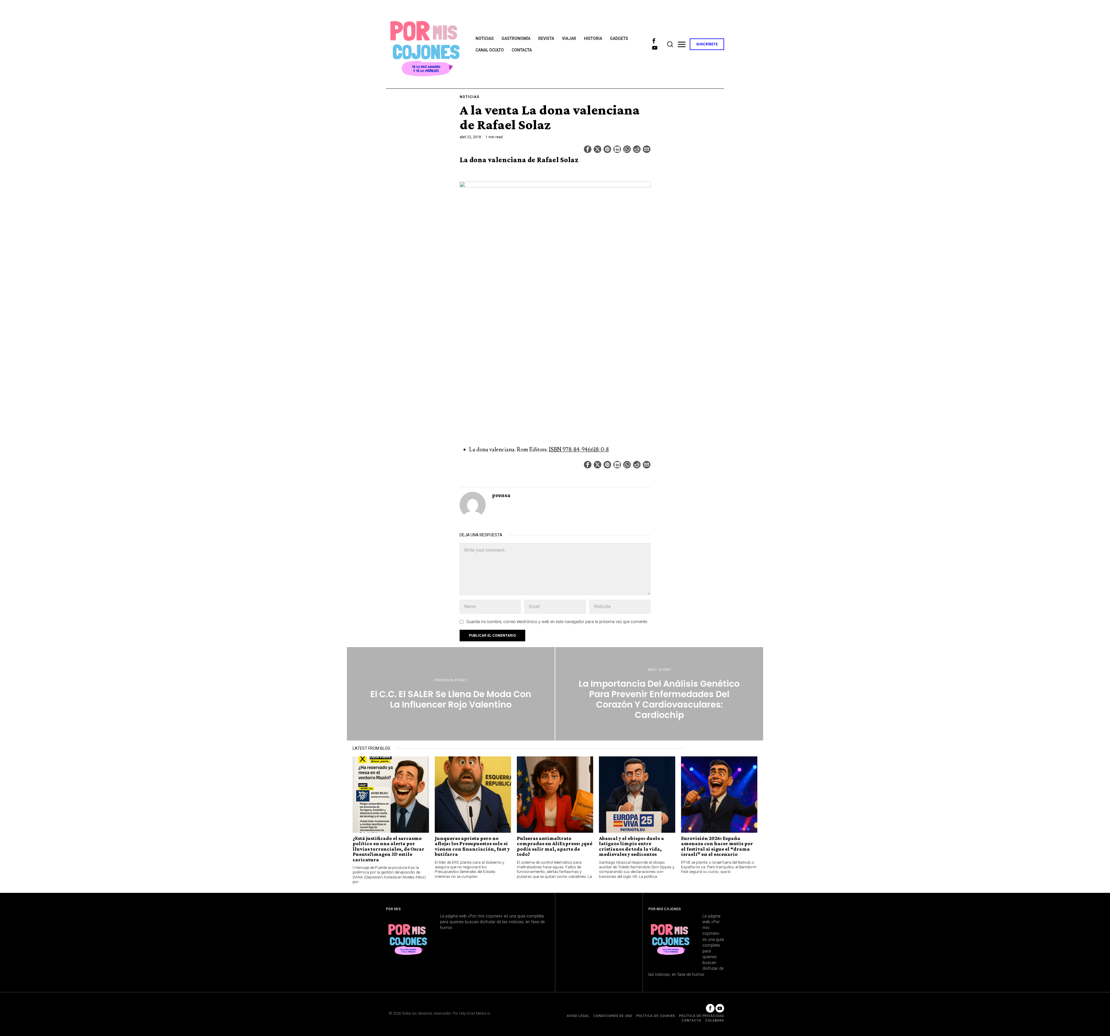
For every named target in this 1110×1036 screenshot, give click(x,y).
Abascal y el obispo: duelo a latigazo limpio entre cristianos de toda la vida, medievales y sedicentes (631, 846)
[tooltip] (653, 40)
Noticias (469, 97)
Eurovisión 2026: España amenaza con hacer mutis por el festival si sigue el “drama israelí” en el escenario (717, 846)
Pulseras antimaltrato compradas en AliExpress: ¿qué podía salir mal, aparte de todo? (554, 846)
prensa (501, 495)
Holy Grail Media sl (474, 1013)
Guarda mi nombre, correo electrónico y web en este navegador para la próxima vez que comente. (557, 621)
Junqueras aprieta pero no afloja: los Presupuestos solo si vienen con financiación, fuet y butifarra (472, 846)
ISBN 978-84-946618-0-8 (579, 449)
